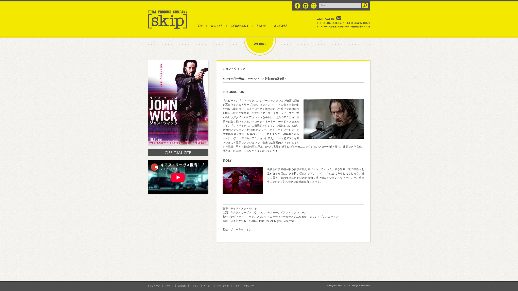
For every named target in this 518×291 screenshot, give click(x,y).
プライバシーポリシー (244, 286)
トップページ (201, 26)
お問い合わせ (223, 286)
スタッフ (261, 26)
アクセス (278, 26)
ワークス (217, 26)
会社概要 (240, 26)
